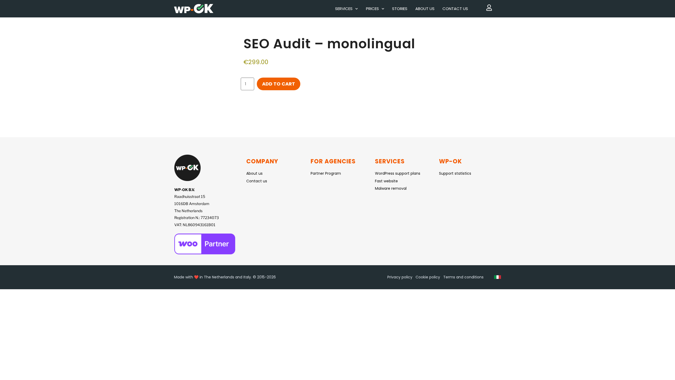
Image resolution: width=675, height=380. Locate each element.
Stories (399, 8)
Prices (372, 8)
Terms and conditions (463, 277)
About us (425, 8)
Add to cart (278, 83)
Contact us (455, 8)
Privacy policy (399, 277)
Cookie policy (428, 277)
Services (344, 8)
